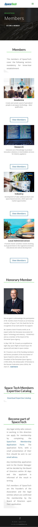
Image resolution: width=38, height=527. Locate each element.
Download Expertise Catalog (19, 398)
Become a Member (13, 25)
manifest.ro (22, 524)
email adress (12, 457)
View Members (19, 119)
